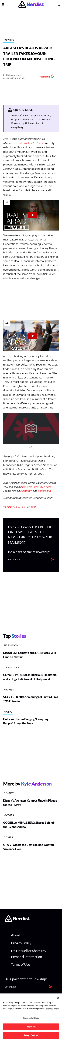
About (15, 935)
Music (8, 711)
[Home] (17, 921)
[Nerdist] (31, 5)
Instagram (26, 490)
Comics (9, 793)
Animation (11, 667)
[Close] (58, 997)
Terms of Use (20, 964)
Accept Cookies (31, 1035)
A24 (18, 507)
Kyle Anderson (13, 75)
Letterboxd (44, 490)
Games (8, 837)
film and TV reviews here (36, 487)
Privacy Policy (21, 943)
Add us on (44, 77)
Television (11, 645)
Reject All (31, 1026)
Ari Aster (29, 507)
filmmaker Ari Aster (31, 143)
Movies (9, 39)
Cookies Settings (31, 1018)
